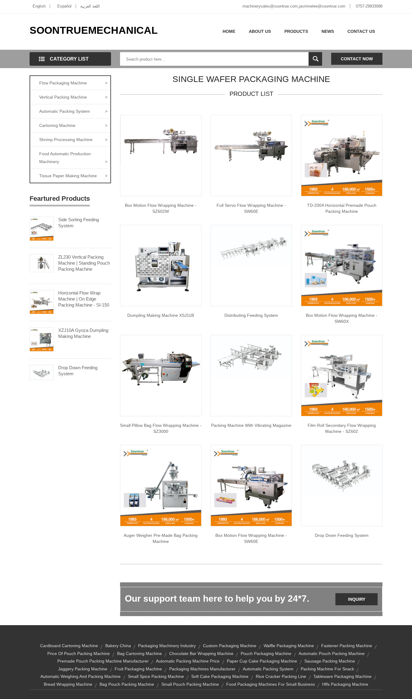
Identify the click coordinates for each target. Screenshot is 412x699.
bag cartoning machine (139, 653)
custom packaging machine (229, 645)
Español (64, 6)
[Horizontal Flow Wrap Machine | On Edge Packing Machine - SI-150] (41, 301)
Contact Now (357, 58)
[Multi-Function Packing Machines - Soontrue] (251, 356)
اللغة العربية (90, 6)
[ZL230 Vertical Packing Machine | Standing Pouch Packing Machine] (41, 262)
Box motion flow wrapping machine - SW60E (251, 538)
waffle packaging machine (289, 645)
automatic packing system (268, 668)
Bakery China (118, 645)
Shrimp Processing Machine (73, 139)
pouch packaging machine (266, 653)
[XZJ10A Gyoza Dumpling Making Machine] (41, 338)
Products (296, 31)
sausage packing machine (329, 661)
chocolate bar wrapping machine (201, 653)
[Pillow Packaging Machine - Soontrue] (160, 365)
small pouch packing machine (190, 684)
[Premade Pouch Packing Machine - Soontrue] (341, 155)
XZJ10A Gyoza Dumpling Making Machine (83, 333)
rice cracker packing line (281, 676)
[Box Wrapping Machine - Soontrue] (160, 139)
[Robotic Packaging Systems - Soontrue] (341, 470)
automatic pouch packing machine (332, 653)
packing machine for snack (327, 668)
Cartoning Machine (73, 125)
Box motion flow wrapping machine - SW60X (341, 318)
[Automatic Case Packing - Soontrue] (251, 246)
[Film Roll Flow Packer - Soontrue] (341, 375)
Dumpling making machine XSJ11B (160, 315)
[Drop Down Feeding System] (41, 372)
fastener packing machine (346, 645)
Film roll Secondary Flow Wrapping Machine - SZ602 (342, 428)
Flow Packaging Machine (73, 82)
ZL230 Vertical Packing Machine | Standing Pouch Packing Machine (84, 263)
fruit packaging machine (138, 668)
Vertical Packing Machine (73, 97)
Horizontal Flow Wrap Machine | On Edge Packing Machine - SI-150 (83, 298)
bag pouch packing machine (127, 684)
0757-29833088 (369, 6)
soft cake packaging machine (220, 676)
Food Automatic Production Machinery (73, 157)
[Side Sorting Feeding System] (41, 228)
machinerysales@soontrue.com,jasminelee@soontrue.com (293, 6)
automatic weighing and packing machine (80, 676)
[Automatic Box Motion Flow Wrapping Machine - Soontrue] (251, 485)
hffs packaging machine (345, 684)
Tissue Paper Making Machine (73, 175)
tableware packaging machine (342, 676)
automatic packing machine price (188, 661)
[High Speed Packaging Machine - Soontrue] (160, 265)
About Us (260, 31)
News (328, 31)
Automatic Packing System (73, 111)
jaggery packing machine (82, 668)
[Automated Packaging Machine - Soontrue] (341, 265)
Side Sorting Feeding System (78, 222)
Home (229, 31)
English (39, 6)
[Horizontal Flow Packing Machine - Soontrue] (251, 145)
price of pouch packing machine (78, 653)
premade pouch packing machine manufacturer (103, 661)
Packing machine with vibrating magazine (251, 425)
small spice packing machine (156, 676)
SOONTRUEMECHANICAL (94, 30)
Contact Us (361, 31)
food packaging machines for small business (270, 684)
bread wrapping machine (68, 684)
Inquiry (356, 599)
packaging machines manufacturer (202, 668)
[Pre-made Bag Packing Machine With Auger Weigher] (160, 485)
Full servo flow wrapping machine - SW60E (251, 208)
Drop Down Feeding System (77, 370)
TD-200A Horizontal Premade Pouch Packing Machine (341, 208)
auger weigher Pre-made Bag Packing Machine (161, 538)
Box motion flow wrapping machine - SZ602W (160, 208)
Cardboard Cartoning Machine (69, 645)
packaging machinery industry (167, 645)
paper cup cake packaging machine (262, 661)
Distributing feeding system (251, 315)
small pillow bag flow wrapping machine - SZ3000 (160, 428)
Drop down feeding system (342, 535)
